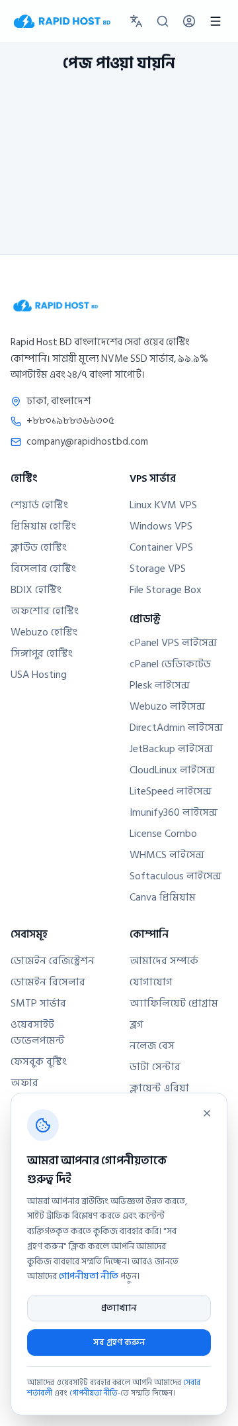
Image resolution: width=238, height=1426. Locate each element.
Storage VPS (158, 568)
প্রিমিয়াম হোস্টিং (43, 526)
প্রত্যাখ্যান (119, 1307)
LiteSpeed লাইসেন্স (171, 791)
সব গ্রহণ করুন (119, 1342)
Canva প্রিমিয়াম (163, 897)
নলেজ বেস (152, 1046)
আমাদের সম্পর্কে (164, 961)
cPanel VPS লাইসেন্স (173, 643)
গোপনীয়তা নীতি (88, 1276)
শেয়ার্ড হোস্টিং (39, 505)
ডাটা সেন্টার (155, 1067)
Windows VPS (161, 526)
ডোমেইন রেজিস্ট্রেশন (53, 961)
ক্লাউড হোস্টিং (39, 547)
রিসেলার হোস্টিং (43, 568)
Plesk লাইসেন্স (160, 685)
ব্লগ (136, 1024)
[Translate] (136, 21)
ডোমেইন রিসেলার (48, 982)
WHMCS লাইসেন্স (167, 855)
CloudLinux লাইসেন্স (172, 770)
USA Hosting (39, 675)
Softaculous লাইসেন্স (175, 876)
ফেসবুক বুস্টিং (39, 1062)
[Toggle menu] (215, 21)
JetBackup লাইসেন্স (171, 749)
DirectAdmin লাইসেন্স (176, 728)
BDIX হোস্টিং (36, 590)
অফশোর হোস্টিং (45, 611)
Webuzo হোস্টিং (44, 632)
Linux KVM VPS (163, 505)
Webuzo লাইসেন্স (167, 706)
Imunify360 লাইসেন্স (174, 812)
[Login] (189, 21)
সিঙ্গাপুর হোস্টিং (42, 653)
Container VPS (161, 547)
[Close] (207, 1113)
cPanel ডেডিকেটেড (170, 664)
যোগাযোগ (151, 982)
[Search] (163, 21)
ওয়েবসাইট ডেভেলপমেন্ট (38, 1032)
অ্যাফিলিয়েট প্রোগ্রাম (174, 1003)
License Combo (163, 834)
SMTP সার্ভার (38, 1003)
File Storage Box (166, 590)
